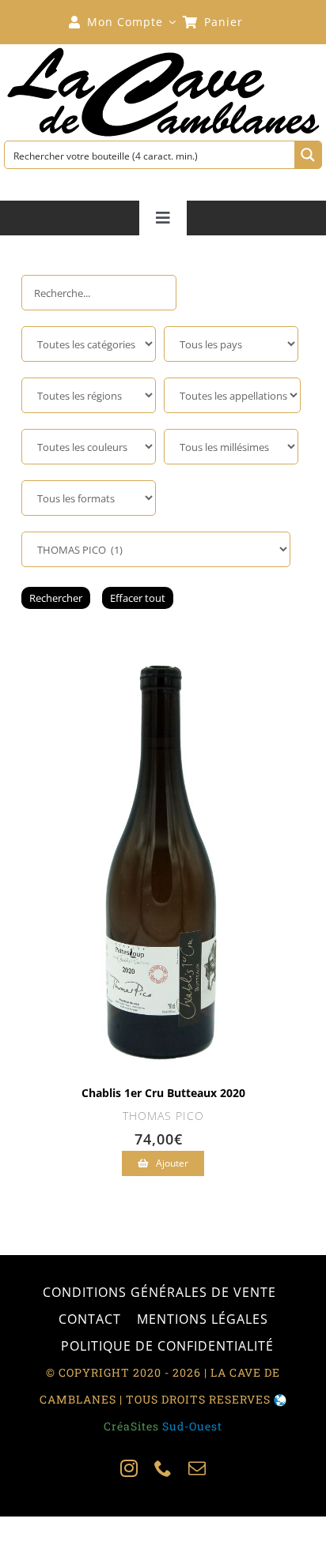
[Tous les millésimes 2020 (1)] (231, 446)
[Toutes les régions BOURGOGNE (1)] (88, 395)
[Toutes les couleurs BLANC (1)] (88, 446)
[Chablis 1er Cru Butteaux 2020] (163, 646)
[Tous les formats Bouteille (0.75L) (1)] (88, 498)
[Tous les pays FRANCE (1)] (231, 344)
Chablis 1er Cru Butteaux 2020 (163, 1092)
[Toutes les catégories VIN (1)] (88, 344)
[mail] (197, 1468)
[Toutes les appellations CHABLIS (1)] (232, 395)
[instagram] (129, 1468)
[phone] (163, 1468)
